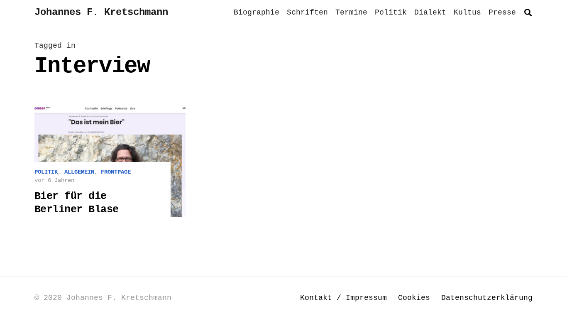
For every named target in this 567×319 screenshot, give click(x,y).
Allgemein (79, 172)
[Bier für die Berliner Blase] (110, 160)
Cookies (414, 298)
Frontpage (116, 172)
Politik (46, 172)
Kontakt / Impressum (343, 298)
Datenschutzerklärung (487, 298)
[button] (528, 12)
